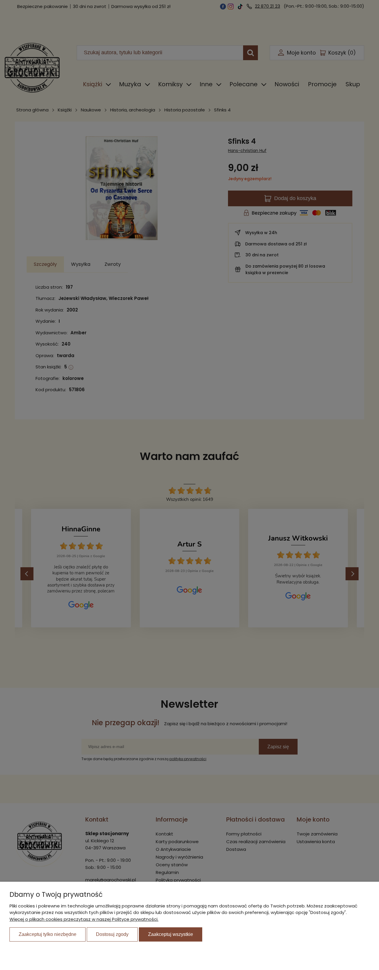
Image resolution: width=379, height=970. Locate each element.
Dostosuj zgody (112, 934)
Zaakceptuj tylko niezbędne (47, 934)
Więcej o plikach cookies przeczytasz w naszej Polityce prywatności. (83, 919)
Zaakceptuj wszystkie (170, 934)
